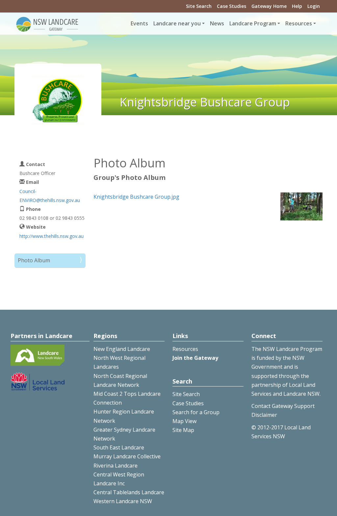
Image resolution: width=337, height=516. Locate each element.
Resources (185, 349)
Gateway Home (269, 6)
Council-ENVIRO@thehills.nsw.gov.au (49, 195)
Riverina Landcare (115, 465)
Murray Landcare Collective (127, 456)
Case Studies (231, 6)
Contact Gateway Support (283, 406)
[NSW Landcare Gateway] (47, 23)
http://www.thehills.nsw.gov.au (51, 236)
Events (139, 23)
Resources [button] (298, 23)
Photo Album (34, 260)
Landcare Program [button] (252, 23)
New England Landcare (121, 349)
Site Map (183, 430)
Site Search (199, 6)
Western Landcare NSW (122, 501)
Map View (184, 421)
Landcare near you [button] (177, 23)
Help (297, 6)
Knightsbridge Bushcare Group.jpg (136, 196)
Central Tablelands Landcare (128, 492)
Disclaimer (264, 414)
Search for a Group (196, 412)
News (217, 23)
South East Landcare (118, 447)
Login (313, 6)
